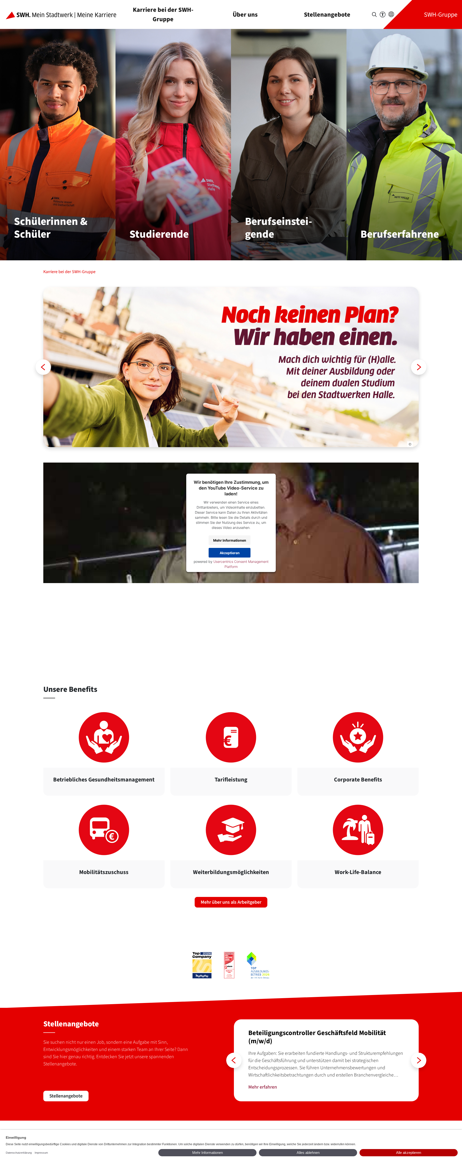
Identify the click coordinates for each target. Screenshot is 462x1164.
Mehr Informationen (229, 540)
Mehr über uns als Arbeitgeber (231, 902)
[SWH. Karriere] (65, 14)
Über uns (245, 14)
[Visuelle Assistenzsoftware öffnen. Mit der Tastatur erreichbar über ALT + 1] (382, 14)
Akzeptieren (230, 553)
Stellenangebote (327, 14)
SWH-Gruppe (440, 14)
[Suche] (374, 14)
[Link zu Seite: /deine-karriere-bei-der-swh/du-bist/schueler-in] (231, 367)
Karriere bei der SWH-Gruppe (163, 14)
